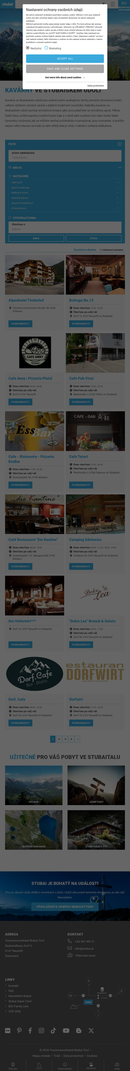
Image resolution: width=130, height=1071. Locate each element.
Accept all (65, 58)
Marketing (55, 48)
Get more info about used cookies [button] (63, 77)
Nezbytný (36, 48)
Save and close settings (65, 68)
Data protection (96, 85)
